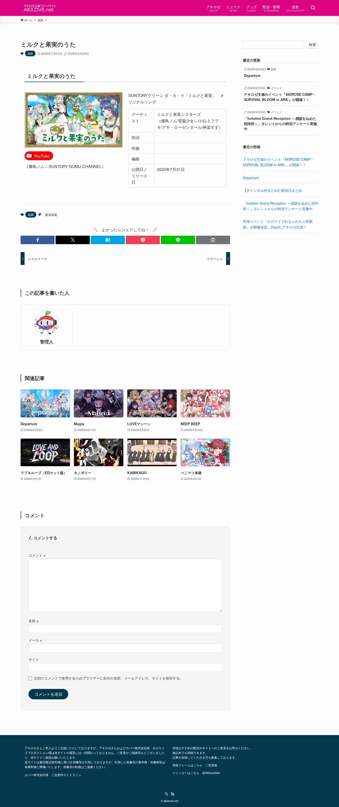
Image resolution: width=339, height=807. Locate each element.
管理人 (46, 341)
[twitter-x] (166, 794)
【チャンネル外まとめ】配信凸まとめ (272, 190)
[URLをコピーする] (213, 240)
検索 (312, 44)
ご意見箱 (211, 765)
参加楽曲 (51, 214)
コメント (37, 555)
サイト (34, 659)
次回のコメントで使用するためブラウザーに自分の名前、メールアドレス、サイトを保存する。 (108, 678)
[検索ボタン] (312, 8)
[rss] (172, 794)
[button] (38, 240)
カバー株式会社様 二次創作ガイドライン (53, 775)
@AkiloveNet (211, 773)
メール (35, 640)
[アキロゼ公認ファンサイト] (40, 8)
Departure (251, 177)
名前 (33, 620)
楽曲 (30, 53)
